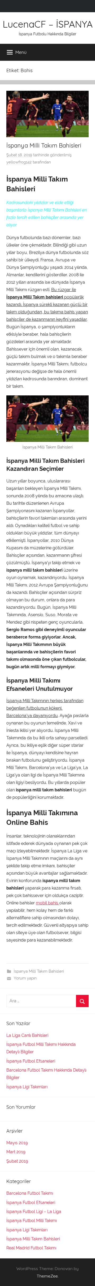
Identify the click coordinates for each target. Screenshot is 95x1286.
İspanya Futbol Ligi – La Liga (33, 1211)
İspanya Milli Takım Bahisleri (43, 145)
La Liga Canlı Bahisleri (27, 1035)
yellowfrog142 (19, 162)
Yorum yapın (25, 978)
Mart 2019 (15, 1151)
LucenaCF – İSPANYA (48, 24)
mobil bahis (47, 902)
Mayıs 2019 (17, 1142)
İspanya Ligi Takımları (27, 1086)
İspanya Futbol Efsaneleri (30, 1061)
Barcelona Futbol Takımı (29, 1193)
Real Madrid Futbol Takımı (31, 1247)
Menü (21, 52)
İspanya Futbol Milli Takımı (31, 1220)
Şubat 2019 (17, 1161)
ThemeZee (47, 1276)
